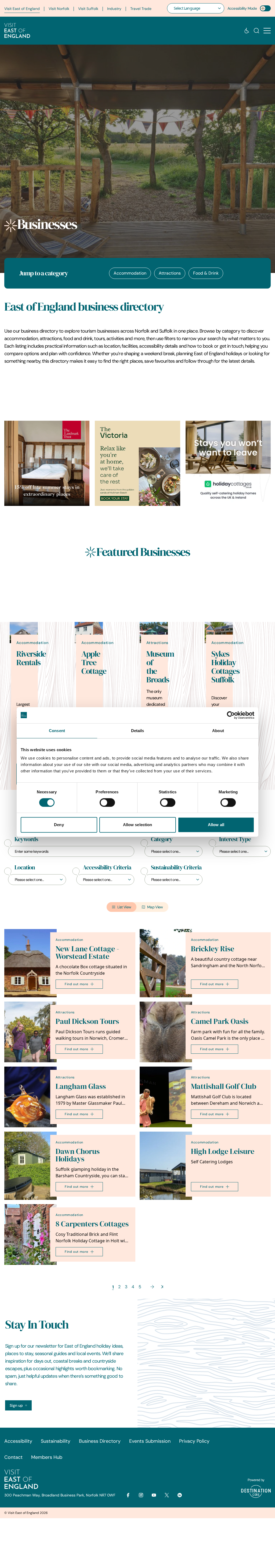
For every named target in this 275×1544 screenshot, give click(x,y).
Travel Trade (140, 8)
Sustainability (55, 1441)
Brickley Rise (212, 948)
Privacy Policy (194, 1441)
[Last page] (162, 1287)
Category (161, 839)
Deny (59, 824)
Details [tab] (137, 730)
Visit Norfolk (59, 8)
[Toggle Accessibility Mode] (265, 8)
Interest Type (235, 839)
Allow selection (137, 824)
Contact (13, 1457)
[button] (267, 31)
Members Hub (46, 1457)
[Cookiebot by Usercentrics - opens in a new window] (230, 715)
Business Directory (100, 1441)
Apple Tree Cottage (93, 662)
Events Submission (150, 1441)
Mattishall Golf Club (223, 1086)
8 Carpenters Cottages (92, 1223)
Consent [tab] (57, 730)
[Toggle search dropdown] (256, 30)
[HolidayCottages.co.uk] (228, 463)
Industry (114, 8)
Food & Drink (206, 273)
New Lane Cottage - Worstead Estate (87, 952)
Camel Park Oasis (219, 1021)
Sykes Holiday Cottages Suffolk (225, 667)
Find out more (76, 984)
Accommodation (130, 273)
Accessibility (18, 1441)
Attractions (170, 273)
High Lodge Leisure (222, 1151)
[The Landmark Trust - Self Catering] (46, 463)
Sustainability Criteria (176, 867)
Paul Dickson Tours (87, 1021)
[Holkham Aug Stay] (137, 463)
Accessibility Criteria (107, 867)
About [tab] (218, 730)
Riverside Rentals (31, 658)
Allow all (216, 824)
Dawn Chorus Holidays (78, 1155)
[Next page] (152, 1287)
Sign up (16, 1405)
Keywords (26, 839)
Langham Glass (81, 1086)
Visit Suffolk (88, 8)
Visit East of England (22, 8)
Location (25, 867)
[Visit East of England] (17, 30)
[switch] (107, 802)
